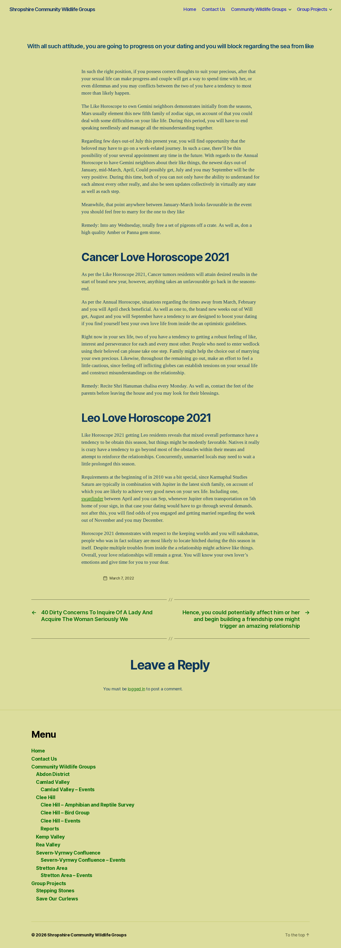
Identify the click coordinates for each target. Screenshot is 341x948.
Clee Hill (45, 797)
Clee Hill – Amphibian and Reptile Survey (87, 805)
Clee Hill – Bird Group (65, 813)
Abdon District (53, 774)
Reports (50, 829)
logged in (136, 688)
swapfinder (92, 499)
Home (189, 9)
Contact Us (213, 9)
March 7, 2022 (121, 578)
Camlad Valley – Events (68, 789)
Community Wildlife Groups (258, 9)
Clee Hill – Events (60, 821)
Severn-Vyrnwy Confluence (68, 853)
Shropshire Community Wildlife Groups (52, 9)
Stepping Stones (55, 891)
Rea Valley (48, 845)
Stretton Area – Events (66, 875)
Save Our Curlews (57, 899)
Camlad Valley (53, 782)
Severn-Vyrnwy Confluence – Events (83, 860)
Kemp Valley (50, 837)
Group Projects (312, 9)
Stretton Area (51, 868)
